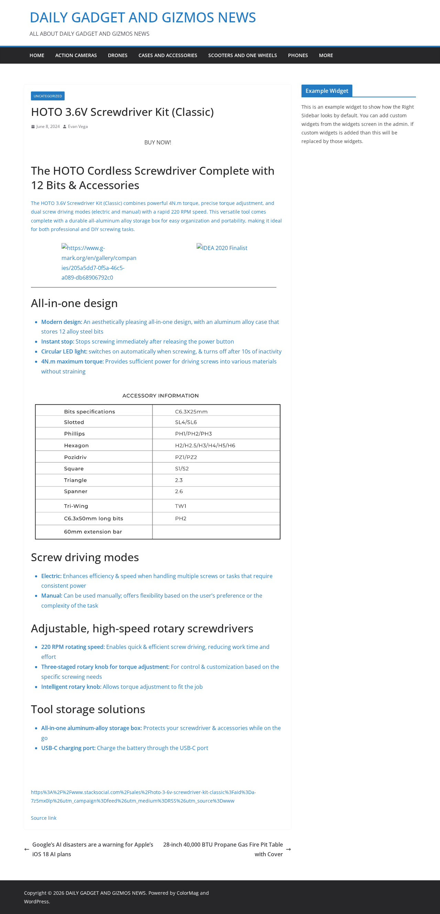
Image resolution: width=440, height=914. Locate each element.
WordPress (36, 901)
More (326, 55)
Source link (43, 818)
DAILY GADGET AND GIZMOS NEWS (143, 17)
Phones (298, 55)
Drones (118, 55)
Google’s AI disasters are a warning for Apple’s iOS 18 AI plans (92, 849)
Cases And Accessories (168, 55)
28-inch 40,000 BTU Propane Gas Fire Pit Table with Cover (223, 849)
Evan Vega (78, 126)
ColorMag (188, 893)
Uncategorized (48, 96)
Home (37, 55)
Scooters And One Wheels (242, 55)
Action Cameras (76, 55)
